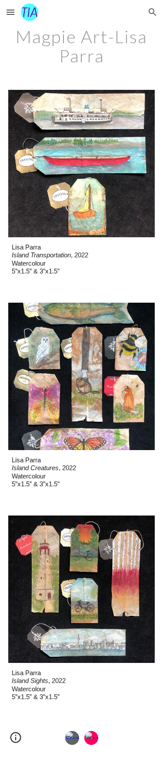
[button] (10, 12)
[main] (81, 46)
